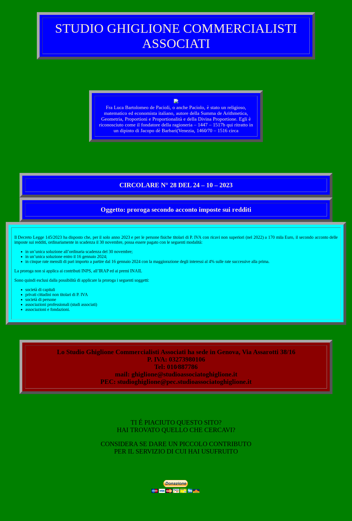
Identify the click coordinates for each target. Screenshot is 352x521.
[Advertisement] (176, 76)
